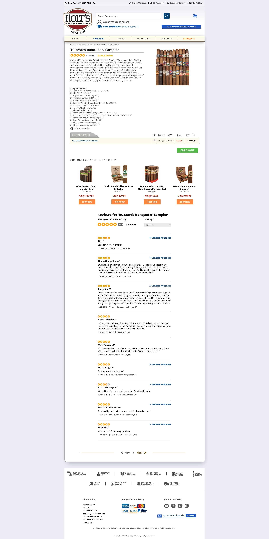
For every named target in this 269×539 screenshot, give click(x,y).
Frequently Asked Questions (94, 513)
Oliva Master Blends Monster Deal (86, 187)
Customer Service (177, 3)
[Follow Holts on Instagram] (187, 506)
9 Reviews (90, 55)
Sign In (135, 3)
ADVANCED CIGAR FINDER (116, 22)
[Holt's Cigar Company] (80, 21)
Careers (86, 507)
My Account (158, 3)
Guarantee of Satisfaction (93, 519)
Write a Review (105, 55)
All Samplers (90, 45)
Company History (90, 510)
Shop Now (87, 202)
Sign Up (190, 515)
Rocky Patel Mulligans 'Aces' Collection (119, 187)
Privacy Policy (88, 522)
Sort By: (148, 219)
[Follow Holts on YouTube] (166, 506)
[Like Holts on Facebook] (173, 506)
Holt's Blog (197, 3)
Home (72, 45)
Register (143, 3)
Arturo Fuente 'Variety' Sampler (184, 187)
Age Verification (89, 504)
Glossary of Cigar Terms (92, 516)
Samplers (80, 45)
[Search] (167, 16)
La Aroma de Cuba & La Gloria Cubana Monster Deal (152, 187)
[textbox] (128, 16)
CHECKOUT (187, 150)
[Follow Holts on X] (180, 506)
